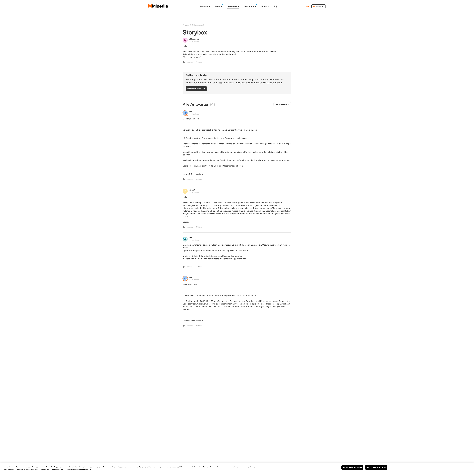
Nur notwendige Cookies (352, 467)
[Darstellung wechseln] (308, 6)
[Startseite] (158, 6)
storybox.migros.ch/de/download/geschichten (210, 303)
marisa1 (192, 190)
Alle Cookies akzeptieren (376, 467)
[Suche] (275, 6)
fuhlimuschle (194, 39)
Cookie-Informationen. (83, 469)
